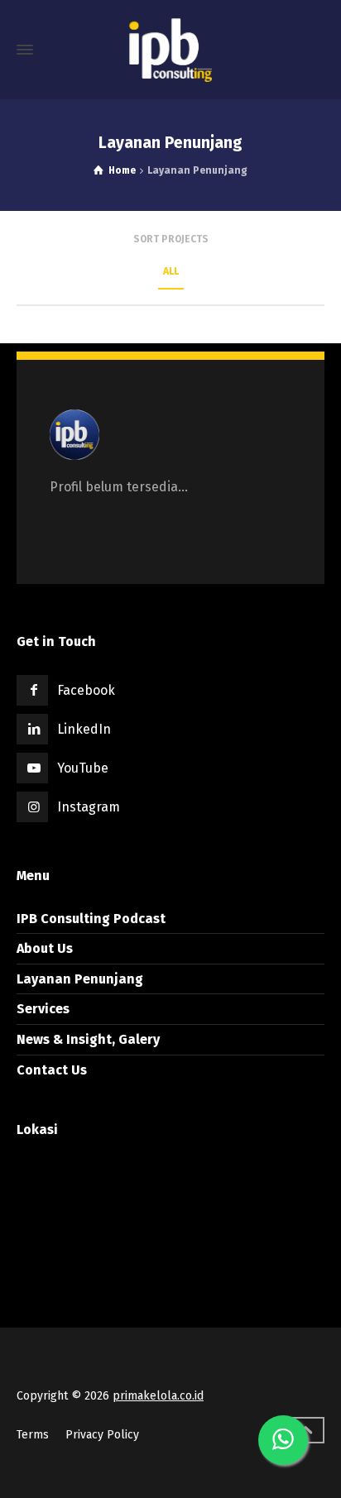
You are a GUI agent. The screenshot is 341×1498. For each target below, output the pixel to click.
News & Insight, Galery (88, 1039)
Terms (33, 1435)
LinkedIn (84, 729)
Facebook (86, 690)
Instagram (88, 807)
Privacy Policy (102, 1435)
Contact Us (52, 1070)
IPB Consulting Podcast (91, 918)
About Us (45, 948)
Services (43, 1009)
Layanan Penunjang (80, 979)
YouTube (82, 768)
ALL (171, 271)
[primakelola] (170, 50)
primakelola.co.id (158, 1396)
